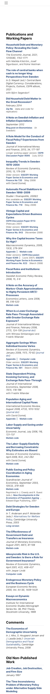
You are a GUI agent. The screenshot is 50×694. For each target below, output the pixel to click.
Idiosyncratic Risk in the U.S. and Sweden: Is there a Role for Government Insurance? (24, 557)
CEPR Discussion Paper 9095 (24, 154)
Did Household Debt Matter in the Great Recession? (23, 100)
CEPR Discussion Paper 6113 (20, 221)
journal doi (29, 330)
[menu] (6, 3)
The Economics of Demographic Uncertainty (21, 630)
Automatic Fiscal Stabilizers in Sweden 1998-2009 (24, 191)
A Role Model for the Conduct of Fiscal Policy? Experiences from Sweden (25, 139)
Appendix (11, 251)
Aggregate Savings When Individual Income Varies (21, 344)
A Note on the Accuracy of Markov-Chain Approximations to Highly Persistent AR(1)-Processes (24, 290)
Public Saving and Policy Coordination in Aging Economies (20, 473)
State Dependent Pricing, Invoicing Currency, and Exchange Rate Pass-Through (24, 377)
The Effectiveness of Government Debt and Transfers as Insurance (20, 535)
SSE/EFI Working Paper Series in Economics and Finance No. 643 (22, 230)
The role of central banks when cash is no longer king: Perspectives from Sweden (24, 73)
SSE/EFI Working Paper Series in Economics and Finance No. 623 (25, 260)
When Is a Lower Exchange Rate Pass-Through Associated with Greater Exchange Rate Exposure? (24, 315)
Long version (12, 526)
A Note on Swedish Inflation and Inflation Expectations (25, 119)
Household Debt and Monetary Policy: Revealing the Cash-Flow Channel (24, 48)
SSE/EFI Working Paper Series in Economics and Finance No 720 (22, 178)
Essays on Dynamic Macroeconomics (17, 597)
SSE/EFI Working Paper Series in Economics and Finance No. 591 (22, 365)
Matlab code (26, 251)
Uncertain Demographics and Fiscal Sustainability (20, 641)
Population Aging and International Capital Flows (22, 401)
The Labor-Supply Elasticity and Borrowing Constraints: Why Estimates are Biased (22, 447)
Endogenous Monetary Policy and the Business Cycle (23, 581)
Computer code (28, 359)
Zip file (9, 109)
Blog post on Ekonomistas (19, 127)
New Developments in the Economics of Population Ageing (22, 496)
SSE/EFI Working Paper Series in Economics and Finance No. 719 (23, 202)
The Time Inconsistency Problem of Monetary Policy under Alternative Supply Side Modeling (24, 686)
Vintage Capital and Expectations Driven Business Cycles (24, 214)
